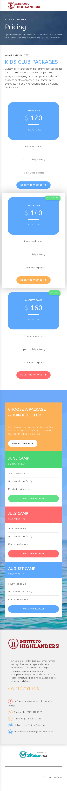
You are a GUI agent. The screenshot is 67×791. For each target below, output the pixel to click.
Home (8, 19)
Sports (21, 19)
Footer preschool (53, 777)
